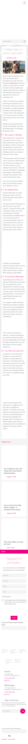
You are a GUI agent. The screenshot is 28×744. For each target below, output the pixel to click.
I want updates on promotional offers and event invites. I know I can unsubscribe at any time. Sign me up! (15, 602)
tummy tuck (19, 215)
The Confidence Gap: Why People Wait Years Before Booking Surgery (13, 471)
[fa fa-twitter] (3, 736)
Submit (14, 618)
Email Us (7, 681)
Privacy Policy (11, 739)
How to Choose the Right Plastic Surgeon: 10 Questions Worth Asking (12, 508)
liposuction (14, 83)
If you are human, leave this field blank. (11, 728)
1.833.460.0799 (9, 678)
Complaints (4, 739)
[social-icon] (9, 736)
